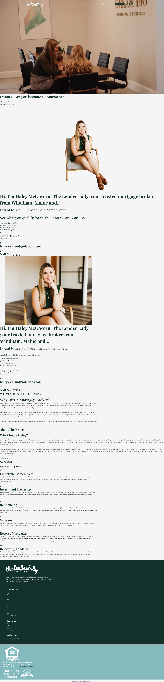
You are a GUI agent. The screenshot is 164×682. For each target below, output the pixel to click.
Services (85, 4)
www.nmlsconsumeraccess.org (26, 666)
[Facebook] (130, 4)
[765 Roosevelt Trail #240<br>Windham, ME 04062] (7, 605)
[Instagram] (127, 4)
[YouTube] (132, 4)
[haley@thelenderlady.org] (8, 599)
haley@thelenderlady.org (15, 602)
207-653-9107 (9, 235)
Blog (102, 4)
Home (77, 4)
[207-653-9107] (0, 232)
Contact (109, 4)
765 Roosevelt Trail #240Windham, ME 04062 (15, 608)
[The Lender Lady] (35, 4)
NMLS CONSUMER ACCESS (11, 662)
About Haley (94, 4)
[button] (120, 4)
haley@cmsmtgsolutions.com (21, 246)
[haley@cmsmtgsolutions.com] (0, 243)
